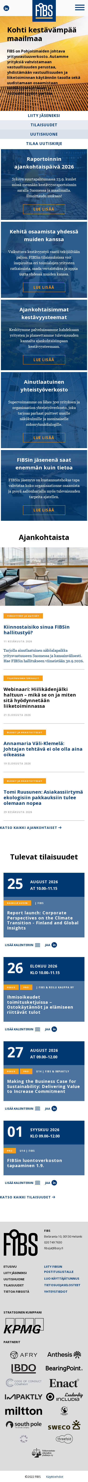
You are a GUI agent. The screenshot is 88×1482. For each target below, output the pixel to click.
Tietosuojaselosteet (62, 1285)
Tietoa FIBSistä (16, 1291)
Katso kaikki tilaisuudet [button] (25, 1197)
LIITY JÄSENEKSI (44, 115)
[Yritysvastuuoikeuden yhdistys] (44, 1452)
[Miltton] (23, 1410)
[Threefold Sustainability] (64, 1438)
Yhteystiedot (56, 1291)
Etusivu (10, 1266)
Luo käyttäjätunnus (61, 1278)
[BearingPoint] (64, 1368)
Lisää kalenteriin (19, 945)
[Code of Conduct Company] (23, 1382)
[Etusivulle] (21, 1254)
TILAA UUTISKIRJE (44, 143)
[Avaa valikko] (80, 8)
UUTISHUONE (44, 134)
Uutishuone (14, 1279)
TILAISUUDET (44, 124)
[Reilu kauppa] (64, 1410)
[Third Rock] (23, 1438)
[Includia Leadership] (64, 1396)
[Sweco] (64, 1424)
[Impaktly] (23, 1396)
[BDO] (23, 1368)
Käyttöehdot (54, 1477)
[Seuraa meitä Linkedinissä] (6, 8)
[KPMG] (24, 1332)
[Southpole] (23, 1424)
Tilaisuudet (14, 1285)
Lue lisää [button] (44, 209)
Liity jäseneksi (15, 1273)
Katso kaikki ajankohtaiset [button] (28, 827)
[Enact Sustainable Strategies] (64, 1382)
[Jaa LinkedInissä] (54, 945)
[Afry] (23, 1354)
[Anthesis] (64, 1354)
